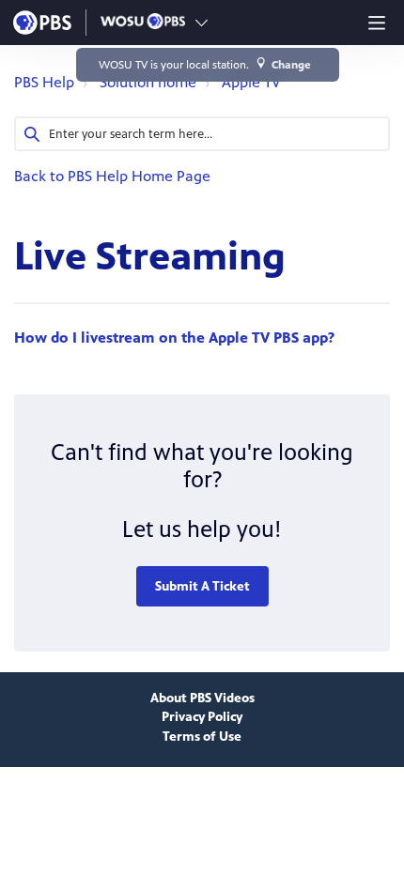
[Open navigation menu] (377, 22)
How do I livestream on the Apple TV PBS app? (174, 337)
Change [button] (291, 64)
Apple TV (251, 82)
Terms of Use (202, 737)
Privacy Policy (202, 717)
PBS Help (44, 82)
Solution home (148, 82)
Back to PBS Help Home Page (112, 176)
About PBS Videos (202, 698)
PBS (42, 22)
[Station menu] (201, 22)
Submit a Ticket (202, 586)
